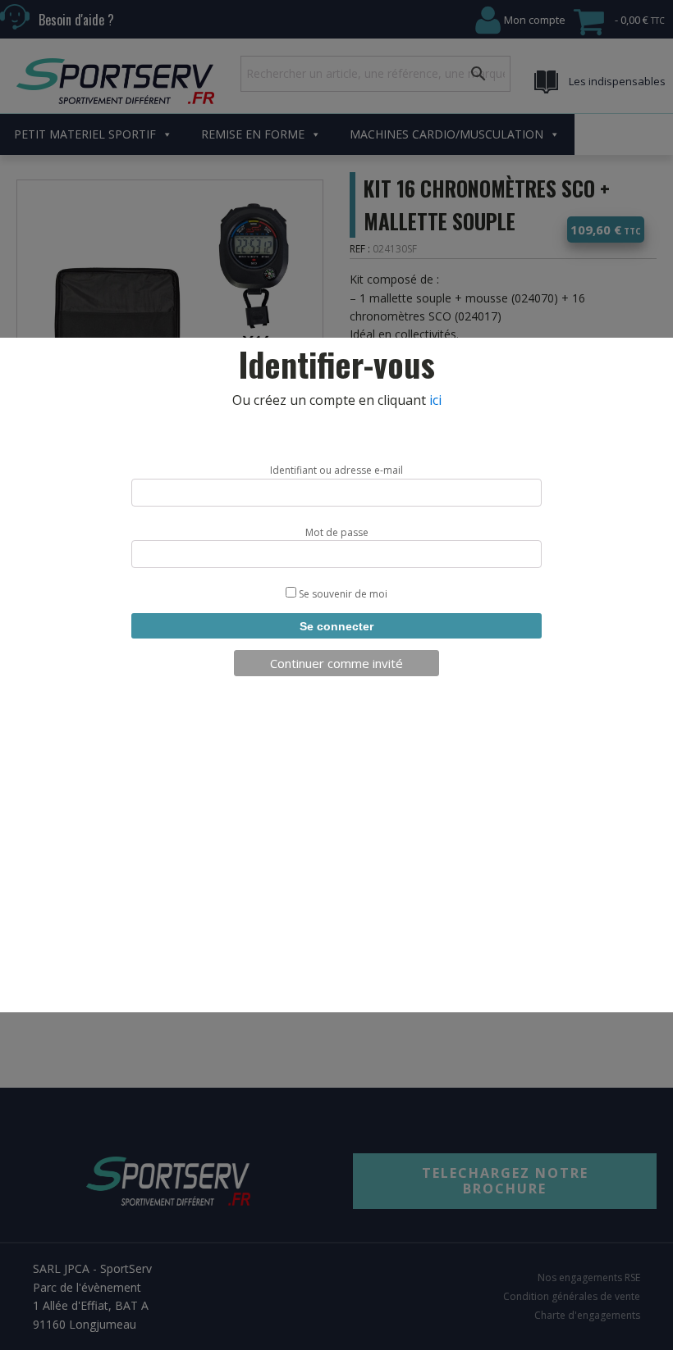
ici (435, 400)
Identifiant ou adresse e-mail (336, 470)
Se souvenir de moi (341, 594)
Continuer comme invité (336, 663)
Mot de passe (337, 532)
